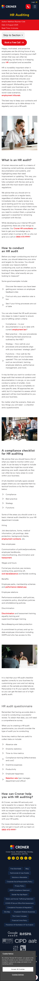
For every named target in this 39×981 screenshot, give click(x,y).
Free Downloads (16, 869)
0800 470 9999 (23, 237)
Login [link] (33, 2)
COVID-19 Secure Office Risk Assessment (19, 903)
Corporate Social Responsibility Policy (19, 882)
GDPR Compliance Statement (20, 890)
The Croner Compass (19, 916)
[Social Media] (9, 858)
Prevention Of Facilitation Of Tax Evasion (19, 925)
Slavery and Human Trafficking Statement (19, 899)
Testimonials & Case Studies (19, 873)
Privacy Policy (19, 886)
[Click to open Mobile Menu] (34, 6)
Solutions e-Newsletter (19, 877)
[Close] (33, 954)
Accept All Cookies (18, 969)
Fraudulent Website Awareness (24, 912)
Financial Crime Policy (19, 920)
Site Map (7, 912)
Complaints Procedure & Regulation (19, 907)
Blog (27, 869)
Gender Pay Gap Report (19, 894)
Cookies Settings (18, 974)
